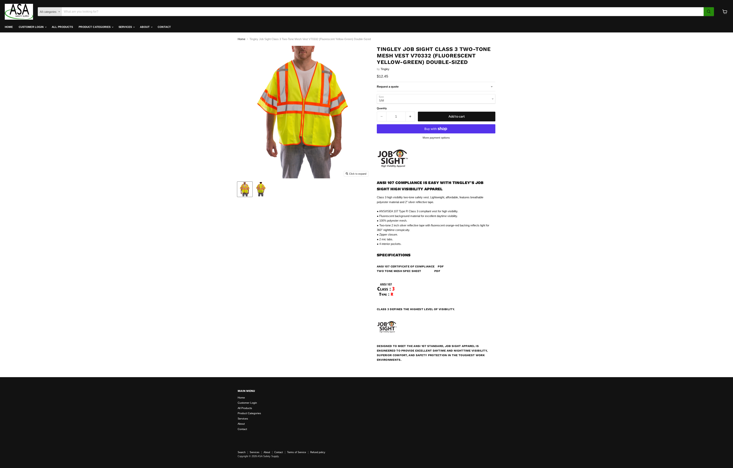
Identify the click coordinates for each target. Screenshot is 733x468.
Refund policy (317, 452)
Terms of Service (296, 452)
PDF (441, 266)
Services (126, 26)
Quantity (382, 108)
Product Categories (95, 26)
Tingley (385, 69)
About (145, 26)
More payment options (436, 137)
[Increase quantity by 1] (410, 116)
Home (9, 26)
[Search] (709, 11)
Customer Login (31, 26)
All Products (62, 26)
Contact (164, 26)
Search (241, 452)
